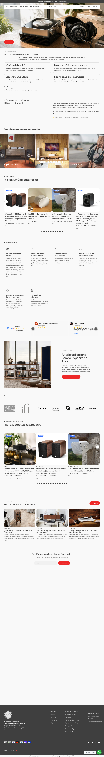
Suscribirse (65, 563)
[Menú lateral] (7, 7)
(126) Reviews (19, 330)
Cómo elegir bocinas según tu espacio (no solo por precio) (51, 531)
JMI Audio (17, 327)
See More (41, 333)
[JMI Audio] (14, 714)
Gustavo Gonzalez (44, 323)
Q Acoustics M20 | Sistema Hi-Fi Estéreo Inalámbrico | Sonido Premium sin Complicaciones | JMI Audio (51, 471)
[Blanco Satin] (79, 228)
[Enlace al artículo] (19, 518)
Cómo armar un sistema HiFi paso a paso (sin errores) (18, 531)
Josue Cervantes (79, 323)
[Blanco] (9, 226)
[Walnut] (5, 226)
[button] (82, 7)
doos (22, 750)
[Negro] (7, 226)
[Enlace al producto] (16, 200)
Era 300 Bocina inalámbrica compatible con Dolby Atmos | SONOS (39, 216)
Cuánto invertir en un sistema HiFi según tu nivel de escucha (84, 531)
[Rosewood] (81, 228)
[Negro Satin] (77, 228)
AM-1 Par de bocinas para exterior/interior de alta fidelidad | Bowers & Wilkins (62, 216)
